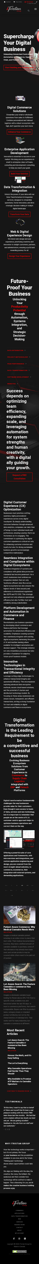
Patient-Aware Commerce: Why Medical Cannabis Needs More (19, 928)
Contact (8, 2)
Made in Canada (19, 1246)
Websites (11, 384)
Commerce (19, 1210)
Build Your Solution (19, 174)
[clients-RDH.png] (12, 895)
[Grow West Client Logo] (12, 885)
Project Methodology (17, 357)
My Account (30, 2)
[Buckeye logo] (22, 885)
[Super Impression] (22, 890)
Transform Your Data (19, 214)
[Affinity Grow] (27, 885)
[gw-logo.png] (27, 890)
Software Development (18, 377)
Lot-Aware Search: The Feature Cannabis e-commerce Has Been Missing (19, 987)
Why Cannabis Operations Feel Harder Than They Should (19, 1071)
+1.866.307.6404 (31, 3)
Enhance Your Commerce (19, 132)
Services (19, 1222)
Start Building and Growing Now (19, 67)
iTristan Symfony (23, 1254)
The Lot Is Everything (18, 1063)
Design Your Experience (19, 256)
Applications (19, 1213)
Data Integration (15, 350)
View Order (19, 2)
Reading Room (19, 1224)
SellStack (8, 932)
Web (19, 1219)
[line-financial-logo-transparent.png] (33, 885)
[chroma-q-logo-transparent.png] (12, 890)
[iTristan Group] (14, 9)
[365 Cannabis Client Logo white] (6, 885)
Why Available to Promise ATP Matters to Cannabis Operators (19, 1081)
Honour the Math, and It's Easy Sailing (19, 1056)
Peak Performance (15, 364)
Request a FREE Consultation (20, 477)
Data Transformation (17, 370)
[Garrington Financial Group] (6, 895)
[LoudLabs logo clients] (17, 885)
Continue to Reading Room (18, 1091)
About (19, 1230)
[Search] (28, 11)
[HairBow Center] (33, 890)
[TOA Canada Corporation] (6, 890)
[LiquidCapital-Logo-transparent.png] (17, 890)
